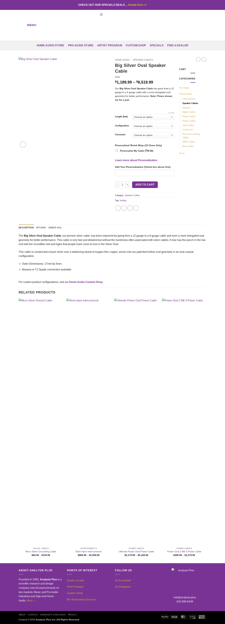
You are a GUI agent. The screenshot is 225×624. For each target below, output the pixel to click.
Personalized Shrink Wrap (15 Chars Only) (138, 145)
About (22, 615)
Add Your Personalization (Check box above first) (142, 167)
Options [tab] (41, 227)
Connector (120, 134)
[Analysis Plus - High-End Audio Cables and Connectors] (112, 25)
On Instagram (123, 586)
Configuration (122, 126)
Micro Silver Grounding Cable (41, 551)
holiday (123, 200)
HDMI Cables (188, 142)
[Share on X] (124, 208)
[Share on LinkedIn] (136, 208)
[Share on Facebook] (118, 208)
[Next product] (198, 59)
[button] (29, 25)
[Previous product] (204, 59)
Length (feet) (121, 117)
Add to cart (145, 184)
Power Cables (189, 116)
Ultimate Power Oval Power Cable (136, 551)
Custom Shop (136, 45)
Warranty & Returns (53, 615)
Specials (157, 45)
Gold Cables (188, 125)
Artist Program (109, 45)
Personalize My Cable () (136, 150)
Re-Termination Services (81, 599)
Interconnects (188, 99)
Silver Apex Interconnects (88, 551)
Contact (33, 615)
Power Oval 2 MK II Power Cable (184, 551)
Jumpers (186, 107)
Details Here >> (137, 4)
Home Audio (122, 60)
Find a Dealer (177, 45)
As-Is (181, 153)
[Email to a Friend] (130, 208)
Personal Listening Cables (191, 136)
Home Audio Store (50, 45)
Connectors (187, 129)
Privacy (72, 615)
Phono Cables (189, 121)
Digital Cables (189, 112)
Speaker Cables (143, 60)
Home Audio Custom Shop (86, 282)
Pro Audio (184, 88)
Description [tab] (26, 227)
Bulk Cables (188, 146)
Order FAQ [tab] (54, 227)
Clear (171, 113)
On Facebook (123, 580)
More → (31, 600)
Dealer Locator (75, 580)
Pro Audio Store (81, 45)
